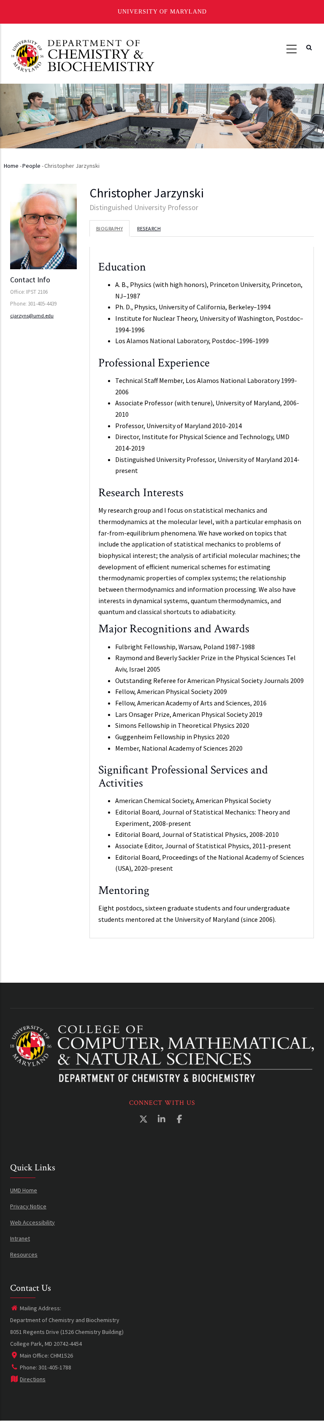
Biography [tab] (109, 228)
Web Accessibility (32, 1222)
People (31, 165)
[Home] (83, 55)
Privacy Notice (28, 1206)
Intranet (20, 1238)
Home (11, 165)
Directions (33, 1379)
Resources (24, 1254)
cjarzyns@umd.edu (32, 315)
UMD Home (23, 1190)
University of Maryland (162, 11)
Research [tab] (149, 228)
